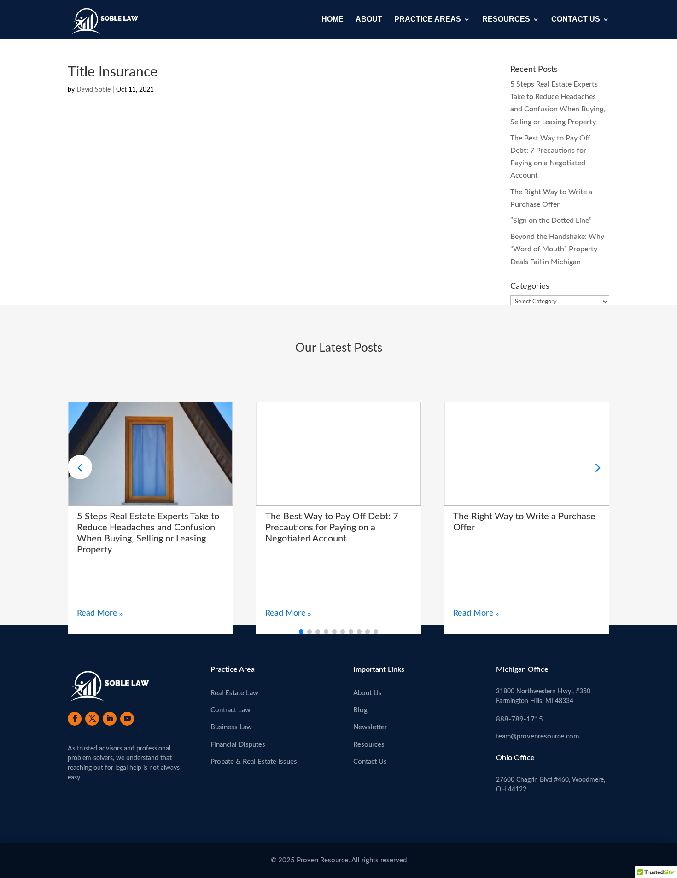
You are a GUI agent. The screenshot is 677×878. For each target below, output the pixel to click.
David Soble (93, 90)
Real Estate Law (234, 693)
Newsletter (370, 727)
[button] (597, 467)
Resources (506, 19)
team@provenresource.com (537, 736)
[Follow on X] (92, 719)
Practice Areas (427, 19)
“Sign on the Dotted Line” (551, 220)
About (369, 19)
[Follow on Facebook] (75, 719)
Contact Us (575, 19)
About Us (367, 693)
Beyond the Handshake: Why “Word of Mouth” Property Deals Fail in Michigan (557, 249)
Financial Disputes (237, 744)
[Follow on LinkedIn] (110, 719)
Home (332, 19)
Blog (360, 710)
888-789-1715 (519, 719)
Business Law (231, 727)
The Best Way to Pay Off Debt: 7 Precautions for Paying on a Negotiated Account (331, 527)
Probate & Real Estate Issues (253, 761)
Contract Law (230, 710)
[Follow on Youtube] (127, 719)
